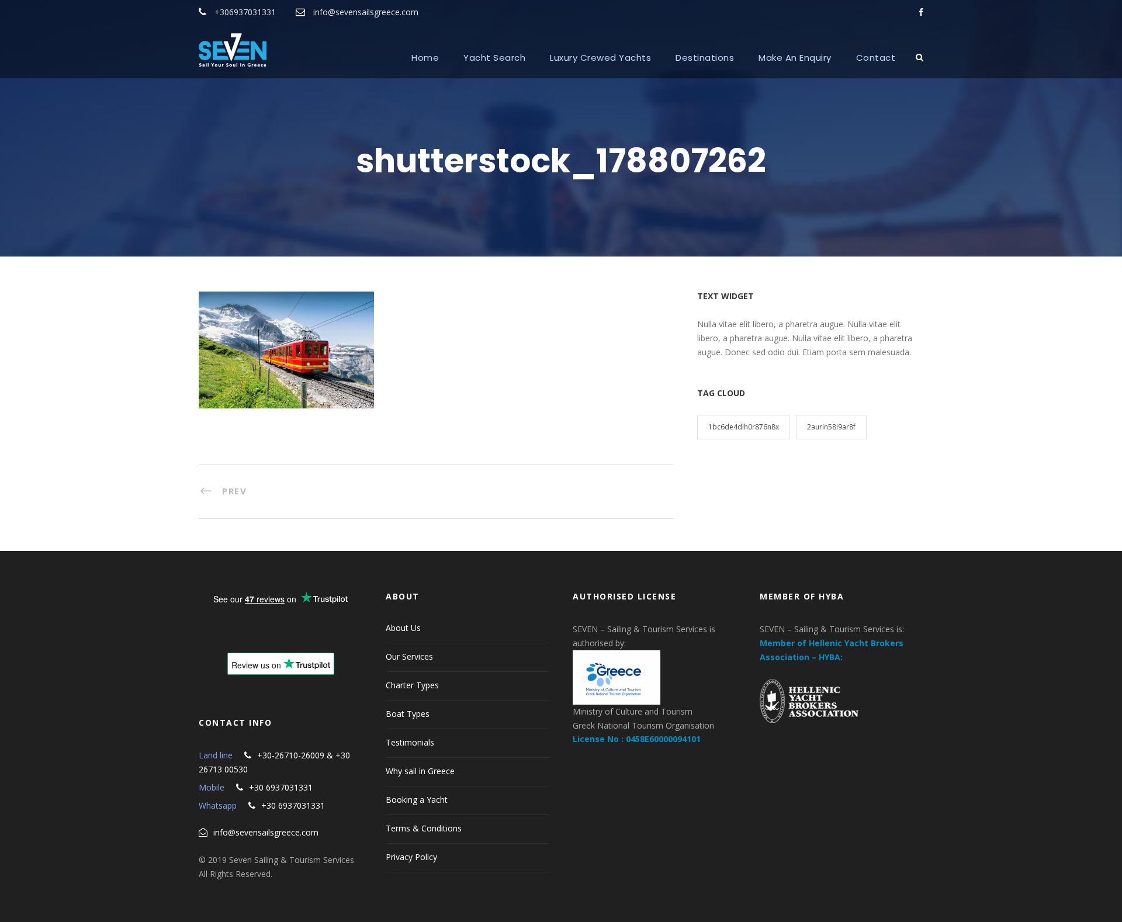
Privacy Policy (411, 856)
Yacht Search (494, 57)
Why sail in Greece (420, 771)
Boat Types (408, 713)
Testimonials (410, 742)
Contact (876, 57)
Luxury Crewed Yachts (600, 57)
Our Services (409, 656)
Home (425, 57)
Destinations (705, 57)
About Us (403, 627)
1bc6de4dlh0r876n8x (743, 427)
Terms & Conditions (424, 828)
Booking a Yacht (417, 799)
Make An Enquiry (795, 57)
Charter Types (412, 685)
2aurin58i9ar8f (831, 427)
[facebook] (921, 12)
